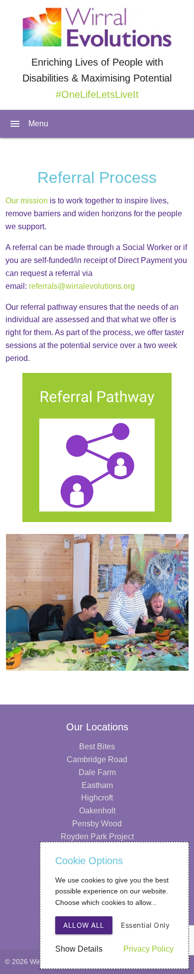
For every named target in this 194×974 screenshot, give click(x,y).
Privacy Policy (148, 949)
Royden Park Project (97, 836)
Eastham (97, 785)
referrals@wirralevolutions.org (82, 286)
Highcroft (97, 798)
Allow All (83, 925)
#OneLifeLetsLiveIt (97, 94)
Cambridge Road (97, 759)
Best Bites (97, 746)
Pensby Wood (97, 823)
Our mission (26, 200)
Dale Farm (97, 772)
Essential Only (145, 925)
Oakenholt (97, 810)
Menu (28, 124)
